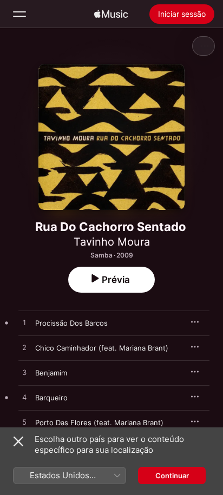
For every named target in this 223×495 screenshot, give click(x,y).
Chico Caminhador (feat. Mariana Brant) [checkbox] (101, 348)
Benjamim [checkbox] (51, 372)
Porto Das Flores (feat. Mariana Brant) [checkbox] (99, 422)
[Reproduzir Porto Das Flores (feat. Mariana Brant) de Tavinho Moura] (24, 422)
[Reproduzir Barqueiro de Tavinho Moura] (24, 397)
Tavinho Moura (112, 241)
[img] (111, 14)
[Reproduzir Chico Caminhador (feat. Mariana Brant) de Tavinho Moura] (24, 348)
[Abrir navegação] (19, 14)
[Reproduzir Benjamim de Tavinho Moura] (24, 373)
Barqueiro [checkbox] (51, 397)
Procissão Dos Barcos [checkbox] (71, 323)
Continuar (172, 475)
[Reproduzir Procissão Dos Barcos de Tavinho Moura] (24, 323)
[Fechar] (18, 441)
